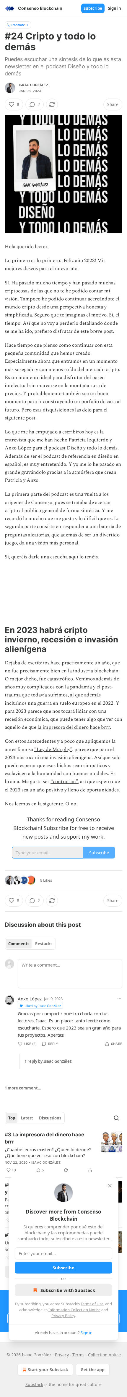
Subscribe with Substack (67, 1290)
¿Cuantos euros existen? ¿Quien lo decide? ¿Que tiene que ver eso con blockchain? (48, 1152)
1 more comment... (23, 1088)
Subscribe (93, 8)
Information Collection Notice (74, 1309)
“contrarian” (64, 781)
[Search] (116, 1118)
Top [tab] (11, 1118)
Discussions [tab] (50, 1118)
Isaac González (33, 85)
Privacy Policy (63, 1315)
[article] (63, 1152)
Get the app (93, 1369)
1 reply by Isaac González (48, 1061)
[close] (110, 1185)
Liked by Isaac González (43, 1005)
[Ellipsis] (119, 998)
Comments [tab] (18, 943)
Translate (18, 25)
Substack (34, 1384)
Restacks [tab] (43, 943)
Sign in (114, 8)
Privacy (62, 1355)
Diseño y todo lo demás (92, 448)
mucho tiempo (51, 283)
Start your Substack (48, 1369)
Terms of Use (92, 1303)
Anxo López (18, 448)
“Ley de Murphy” (53, 749)
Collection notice (104, 1355)
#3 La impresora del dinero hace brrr (44, 1138)
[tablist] (30, 944)
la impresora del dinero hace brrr (74, 727)
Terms (78, 1355)
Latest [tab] (27, 1118)
